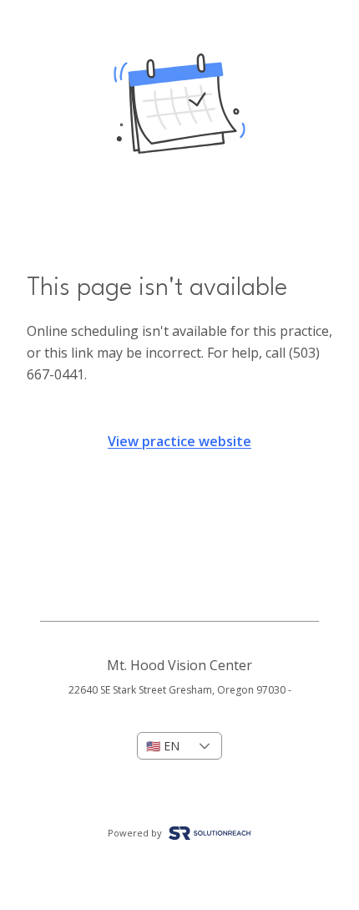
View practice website (179, 441)
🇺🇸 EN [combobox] (163, 746)
